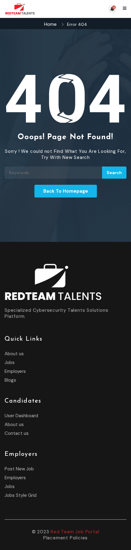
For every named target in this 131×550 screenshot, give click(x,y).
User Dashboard (21, 416)
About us (14, 354)
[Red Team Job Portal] (35, 9)
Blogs (10, 380)
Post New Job (19, 469)
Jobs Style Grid (21, 495)
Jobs (10, 362)
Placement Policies (65, 538)
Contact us (17, 433)
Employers (15, 371)
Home (50, 24)
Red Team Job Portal (75, 532)
